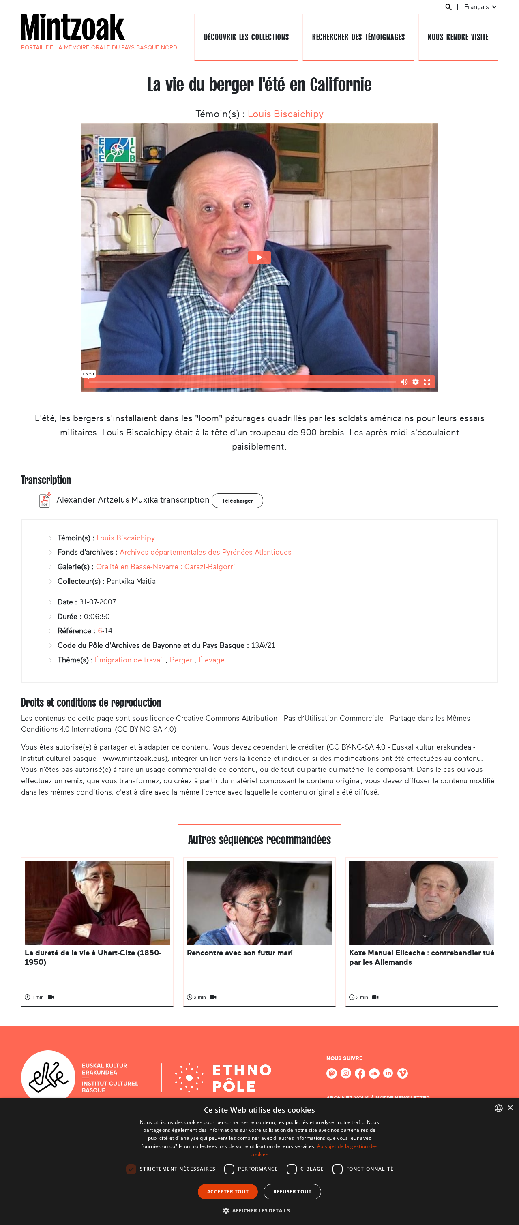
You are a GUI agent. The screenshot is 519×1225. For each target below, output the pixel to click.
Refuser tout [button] (292, 1191)
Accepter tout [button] (228, 1191)
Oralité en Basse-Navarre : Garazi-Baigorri (165, 567)
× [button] (510, 1108)
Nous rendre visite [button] (458, 37)
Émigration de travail (129, 660)
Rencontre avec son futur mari (240, 953)
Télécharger (237, 500)
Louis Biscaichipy (286, 114)
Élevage (212, 660)
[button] (259, 1210)
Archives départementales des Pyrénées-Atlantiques (206, 552)
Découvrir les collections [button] (246, 37)
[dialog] (259, 1161)
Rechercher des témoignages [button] (358, 37)
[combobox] (499, 1108)
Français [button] (477, 6)
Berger (181, 660)
